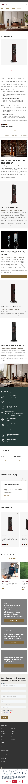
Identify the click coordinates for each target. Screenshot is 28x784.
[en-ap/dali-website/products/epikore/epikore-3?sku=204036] (22, 544)
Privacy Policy (9, 774)
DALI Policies (3, 761)
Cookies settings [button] (8, 781)
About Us (2, 748)
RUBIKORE (2, 733)
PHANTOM (13, 739)
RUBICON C (3, 734)
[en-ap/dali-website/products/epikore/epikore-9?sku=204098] (7, 544)
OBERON (2, 742)
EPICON (2, 731)
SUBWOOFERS (13, 741)
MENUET (2, 736)
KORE (2, 728)
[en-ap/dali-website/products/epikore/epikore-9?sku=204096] (3, 544)
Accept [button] (14, 781)
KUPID (12, 730)
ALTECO (12, 731)
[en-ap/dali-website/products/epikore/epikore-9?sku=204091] (5, 544)
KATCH (12, 734)
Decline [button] (20, 781)
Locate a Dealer (3, 756)
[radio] (2, 125)
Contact (2, 759)
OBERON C (13, 728)
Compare (14, 130)
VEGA (12, 733)
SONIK (2, 741)
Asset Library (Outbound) (5, 750)
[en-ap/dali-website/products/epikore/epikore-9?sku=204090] (9, 544)
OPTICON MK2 (3, 737)
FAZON (2, 739)
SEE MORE (14, 465)
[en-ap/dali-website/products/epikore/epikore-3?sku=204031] (24, 544)
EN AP (2, 8)
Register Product (3, 758)
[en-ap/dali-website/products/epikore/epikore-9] (10, 523)
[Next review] (25, 479)
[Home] (4, 4)
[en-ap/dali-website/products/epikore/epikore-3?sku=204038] (26, 544)
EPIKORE (13, 8)
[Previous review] (21, 479)
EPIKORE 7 (19, 8)
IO (11, 736)
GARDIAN (12, 737)
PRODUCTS (7, 8)
